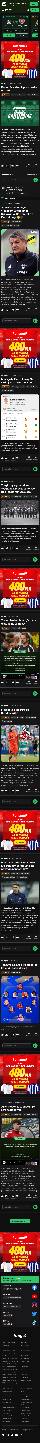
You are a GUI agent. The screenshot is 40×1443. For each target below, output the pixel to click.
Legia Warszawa (7, 1391)
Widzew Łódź (6, 1413)
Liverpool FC (25, 1397)
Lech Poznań (6, 1397)
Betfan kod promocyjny (9, 1372)
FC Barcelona (25, 1407)
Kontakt (24, 1342)
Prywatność (25, 1345)
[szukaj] (27, 9)
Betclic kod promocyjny (9, 1377)
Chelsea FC (24, 1394)
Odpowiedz (21, 193)
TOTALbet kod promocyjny (10, 1383)
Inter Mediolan (25, 1421)
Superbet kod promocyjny (10, 1361)
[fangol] (20, 1336)
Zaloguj (35, 10)
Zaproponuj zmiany (8, 1342)
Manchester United (26, 1402)
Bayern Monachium (26, 1410)
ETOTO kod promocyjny (9, 1353)
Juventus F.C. (25, 1418)
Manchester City (26, 1399)
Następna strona (18, 1221)
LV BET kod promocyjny (9, 1366)
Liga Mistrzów (25, 1374)
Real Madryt (24, 1405)
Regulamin (5, 1345)
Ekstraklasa (24, 1353)
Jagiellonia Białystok (8, 1407)
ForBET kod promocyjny (9, 1380)
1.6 (7, 30)
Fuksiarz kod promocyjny (9, 1364)
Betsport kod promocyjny (9, 1358)
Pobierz (34, 4)
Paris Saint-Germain (27, 1415)
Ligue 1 (23, 1372)
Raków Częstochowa (8, 1415)
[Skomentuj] (35, 320)
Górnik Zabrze (6, 1399)
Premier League (25, 1361)
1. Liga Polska (25, 1355)
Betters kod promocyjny (9, 1374)
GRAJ (9, 35)
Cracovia (5, 1405)
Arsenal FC (24, 1391)
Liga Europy (24, 1377)
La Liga (23, 1364)
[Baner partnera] (20, 59)
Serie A (23, 1369)
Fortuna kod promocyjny (9, 1369)
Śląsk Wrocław (6, 1402)
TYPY (22, 35)
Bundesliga (24, 1366)
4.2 (15, 30)
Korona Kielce (6, 1421)
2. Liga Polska (25, 1358)
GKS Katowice (6, 1418)
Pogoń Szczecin (7, 1410)
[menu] (2, 9)
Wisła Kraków (6, 1394)
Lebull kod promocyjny (9, 1355)
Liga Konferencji (26, 1380)
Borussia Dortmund (26, 1413)
